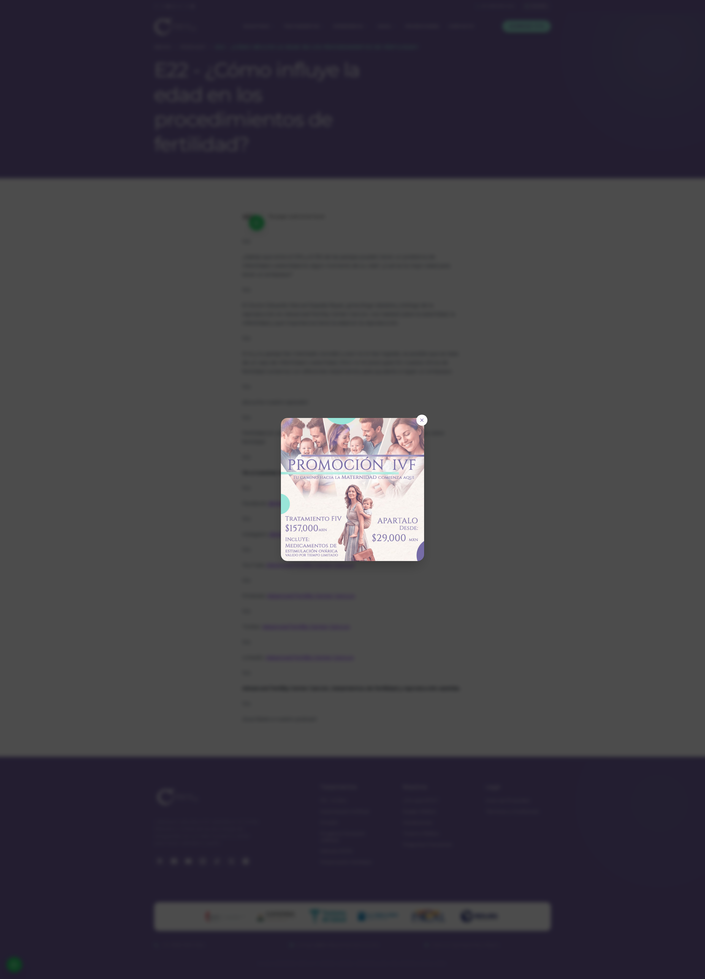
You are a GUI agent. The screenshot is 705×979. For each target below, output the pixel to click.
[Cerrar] (421, 420)
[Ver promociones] (352, 489)
